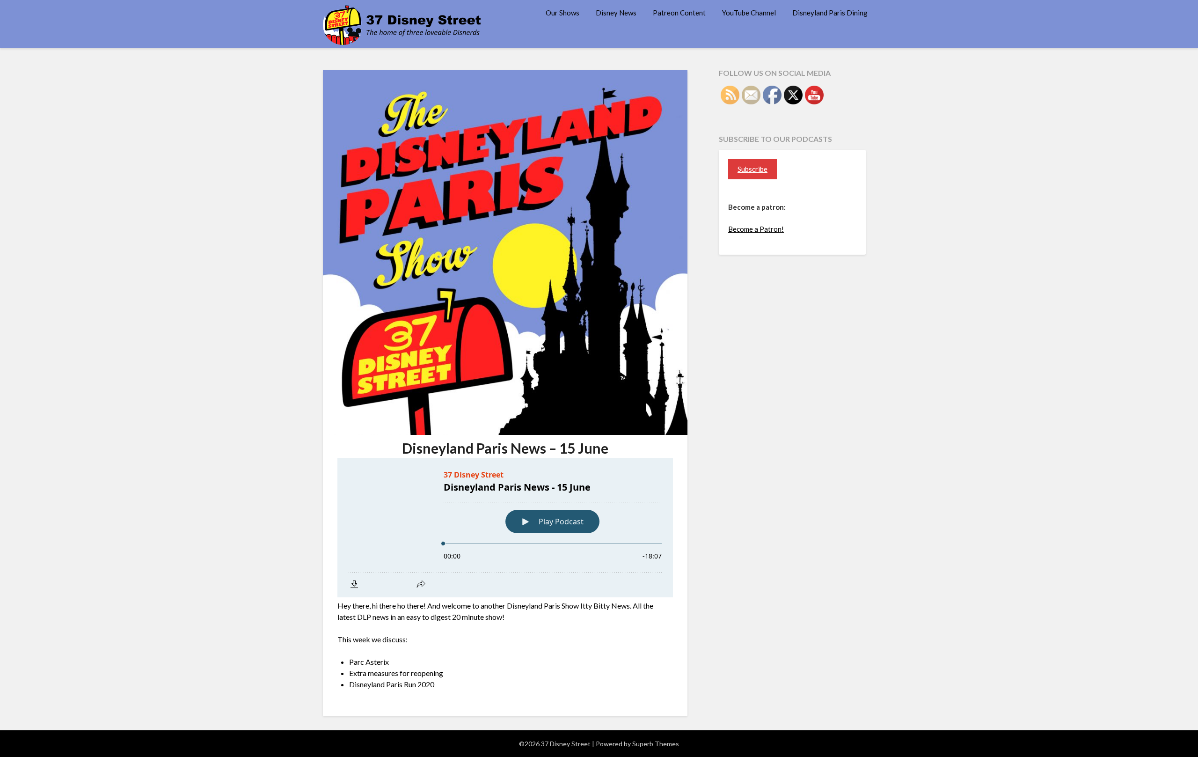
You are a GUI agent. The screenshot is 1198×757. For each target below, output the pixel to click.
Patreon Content (679, 12)
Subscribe (752, 169)
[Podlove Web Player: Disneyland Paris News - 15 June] (505, 527)
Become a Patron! (756, 229)
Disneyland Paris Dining (830, 12)
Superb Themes (655, 744)
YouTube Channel (749, 12)
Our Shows (562, 12)
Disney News (616, 12)
